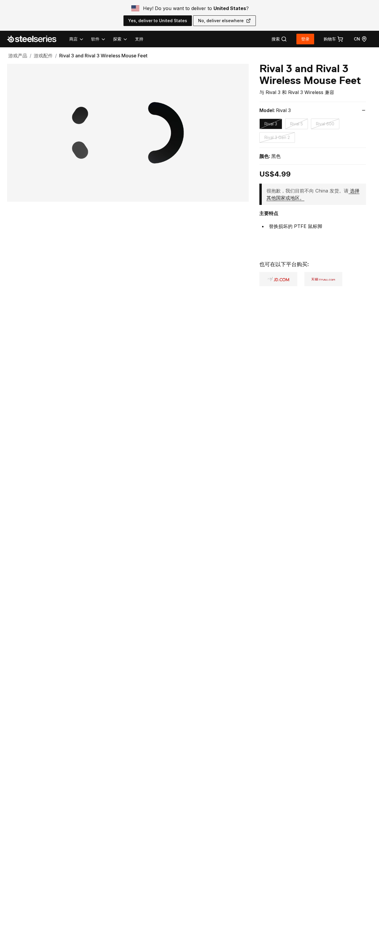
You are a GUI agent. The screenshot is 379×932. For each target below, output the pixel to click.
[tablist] (98, 39)
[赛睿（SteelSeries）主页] (35, 39)
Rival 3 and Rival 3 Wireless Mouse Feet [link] (103, 56)
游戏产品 (17, 56)
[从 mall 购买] (278, 279)
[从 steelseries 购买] (323, 279)
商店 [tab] (73, 38)
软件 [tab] (95, 38)
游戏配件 (43, 56)
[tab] (279, 39)
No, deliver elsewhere (221, 20)
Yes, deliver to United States (157, 20)
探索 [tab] (117, 38)
